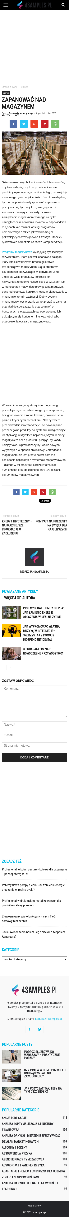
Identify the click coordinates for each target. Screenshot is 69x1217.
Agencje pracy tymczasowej (23, 1159)
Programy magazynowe (17, 251)
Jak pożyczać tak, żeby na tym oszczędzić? (43, 1090)
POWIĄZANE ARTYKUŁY (20, 591)
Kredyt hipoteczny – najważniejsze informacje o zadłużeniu (17, 527)
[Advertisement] (34, 46)
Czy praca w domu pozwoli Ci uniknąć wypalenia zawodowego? (45, 1073)
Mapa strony (34, 1205)
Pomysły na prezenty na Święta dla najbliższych (51, 525)
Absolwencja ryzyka (17, 1153)
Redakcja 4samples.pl (21, 113)
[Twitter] (40, 1029)
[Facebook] (29, 1029)
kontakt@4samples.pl (48, 1019)
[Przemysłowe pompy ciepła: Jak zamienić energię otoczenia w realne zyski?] (11, 612)
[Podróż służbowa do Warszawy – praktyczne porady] (11, 1057)
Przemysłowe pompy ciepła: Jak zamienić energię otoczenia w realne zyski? (43, 612)
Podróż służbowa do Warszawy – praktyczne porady (42, 1055)
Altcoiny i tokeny (14, 1147)
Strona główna (9, 86)
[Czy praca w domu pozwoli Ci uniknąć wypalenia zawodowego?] (11, 1075)
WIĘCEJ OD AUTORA (19, 598)
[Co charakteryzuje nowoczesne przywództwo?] (11, 653)
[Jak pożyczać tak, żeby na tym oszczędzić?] (11, 1093)
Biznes (6, 93)
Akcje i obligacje (14, 1118)
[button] (63, 5)
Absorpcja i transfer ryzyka (23, 1165)
